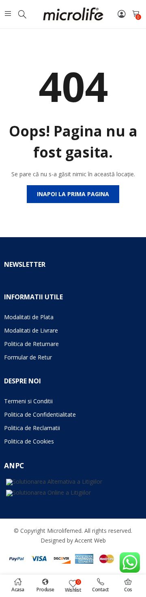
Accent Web (90, 540)
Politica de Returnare (31, 344)
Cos (128, 589)
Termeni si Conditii (28, 401)
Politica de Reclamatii (32, 428)
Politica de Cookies (29, 441)
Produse (45, 589)
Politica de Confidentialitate (40, 414)
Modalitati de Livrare (31, 330)
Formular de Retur (28, 357)
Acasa (17, 589)
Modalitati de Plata (29, 317)
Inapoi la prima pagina (73, 194)
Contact (100, 589)
